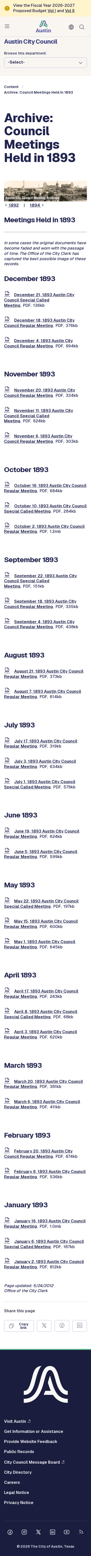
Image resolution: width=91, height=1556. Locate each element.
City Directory (18, 1472)
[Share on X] (44, 1326)
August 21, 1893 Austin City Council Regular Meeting (43, 674)
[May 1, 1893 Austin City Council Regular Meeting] (8, 941)
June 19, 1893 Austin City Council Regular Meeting (41, 834)
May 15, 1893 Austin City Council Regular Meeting (41, 924)
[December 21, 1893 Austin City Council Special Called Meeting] (8, 294)
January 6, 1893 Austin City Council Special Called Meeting (44, 1244)
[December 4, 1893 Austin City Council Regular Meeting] (8, 340)
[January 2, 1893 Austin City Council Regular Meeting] (8, 1261)
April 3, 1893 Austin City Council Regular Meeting (40, 1034)
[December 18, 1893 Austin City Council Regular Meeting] (8, 320)
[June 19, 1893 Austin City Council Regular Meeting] (8, 831)
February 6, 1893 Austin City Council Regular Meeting (45, 1174)
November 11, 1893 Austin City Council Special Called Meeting (38, 416)
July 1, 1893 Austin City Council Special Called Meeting (39, 784)
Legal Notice (16, 1493)
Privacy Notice (18, 1503)
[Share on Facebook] (62, 1326)
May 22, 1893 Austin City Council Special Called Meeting (41, 903)
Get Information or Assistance (33, 1432)
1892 (13, 205)
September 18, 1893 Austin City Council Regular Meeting (40, 604)
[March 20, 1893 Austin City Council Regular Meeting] (8, 1081)
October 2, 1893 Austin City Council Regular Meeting (44, 529)
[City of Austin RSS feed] (81, 1532)
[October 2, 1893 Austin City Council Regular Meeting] (8, 526)
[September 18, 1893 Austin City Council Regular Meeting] (8, 601)
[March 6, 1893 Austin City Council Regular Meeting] (8, 1101)
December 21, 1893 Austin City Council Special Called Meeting (39, 300)
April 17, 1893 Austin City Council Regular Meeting (41, 994)
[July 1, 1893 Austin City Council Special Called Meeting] (8, 781)
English (72, 27)
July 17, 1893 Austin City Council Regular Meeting (40, 744)
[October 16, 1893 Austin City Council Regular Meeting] (8, 485)
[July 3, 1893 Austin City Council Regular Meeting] (8, 761)
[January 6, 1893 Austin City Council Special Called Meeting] (8, 1241)
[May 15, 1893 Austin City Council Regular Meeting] (8, 921)
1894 (35, 205)
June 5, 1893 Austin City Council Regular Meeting (40, 854)
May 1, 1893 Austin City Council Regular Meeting (39, 944)
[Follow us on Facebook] (10, 1532)
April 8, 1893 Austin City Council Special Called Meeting (40, 1014)
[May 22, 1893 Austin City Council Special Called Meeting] (8, 901)
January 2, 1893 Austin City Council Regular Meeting (44, 1264)
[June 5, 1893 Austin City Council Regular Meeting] (8, 851)
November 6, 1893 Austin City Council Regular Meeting (38, 438)
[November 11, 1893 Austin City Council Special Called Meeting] (8, 410)
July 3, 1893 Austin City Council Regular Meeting (40, 764)
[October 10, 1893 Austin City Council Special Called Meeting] (8, 506)
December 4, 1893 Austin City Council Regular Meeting (38, 343)
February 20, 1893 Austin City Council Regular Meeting (38, 1154)
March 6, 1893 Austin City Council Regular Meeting (42, 1104)
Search (83, 26)
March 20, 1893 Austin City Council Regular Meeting (43, 1084)
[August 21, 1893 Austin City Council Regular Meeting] (8, 671)
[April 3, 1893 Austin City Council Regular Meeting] (8, 1031)
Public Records (19, 1452)
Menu (8, 26)
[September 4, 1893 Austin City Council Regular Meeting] (8, 621)
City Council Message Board (32, 1462)
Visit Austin (15, 1421)
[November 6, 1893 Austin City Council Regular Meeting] (8, 436)
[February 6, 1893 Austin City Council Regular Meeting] (8, 1171)
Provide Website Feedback (30, 1442)
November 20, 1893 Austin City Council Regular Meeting (39, 393)
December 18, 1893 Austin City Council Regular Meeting (39, 323)
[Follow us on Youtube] (67, 1532)
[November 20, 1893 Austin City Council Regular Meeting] (8, 390)
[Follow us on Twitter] (38, 1532)
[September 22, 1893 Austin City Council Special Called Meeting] (8, 576)
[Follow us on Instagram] (24, 1532)
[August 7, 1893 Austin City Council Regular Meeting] (8, 691)
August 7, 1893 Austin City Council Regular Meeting (42, 694)
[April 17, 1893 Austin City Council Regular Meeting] (8, 991)
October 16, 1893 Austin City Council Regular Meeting (45, 488)
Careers (12, 1483)
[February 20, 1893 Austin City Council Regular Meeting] (8, 1151)
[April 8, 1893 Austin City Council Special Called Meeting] (8, 1011)
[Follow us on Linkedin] (53, 1532)
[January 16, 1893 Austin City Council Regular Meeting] (8, 1221)
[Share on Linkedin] (79, 1326)
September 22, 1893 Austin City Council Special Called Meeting (40, 581)
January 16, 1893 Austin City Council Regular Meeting (45, 1223)
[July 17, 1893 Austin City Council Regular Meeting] (8, 741)
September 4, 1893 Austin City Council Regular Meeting (39, 624)
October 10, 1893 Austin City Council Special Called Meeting (45, 508)
